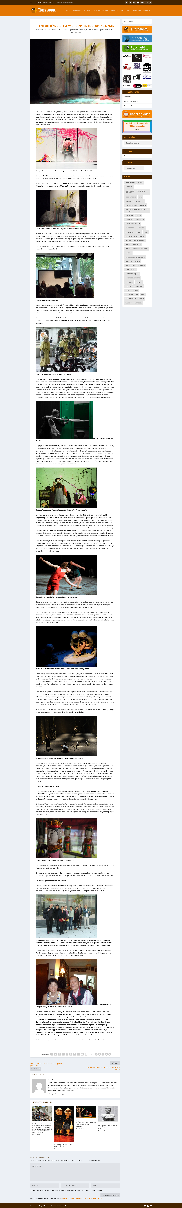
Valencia (129, 303)
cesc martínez (131, 197)
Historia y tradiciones (101, 11)
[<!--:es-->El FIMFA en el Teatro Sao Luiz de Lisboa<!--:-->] (64, 1124)
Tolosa (128, 286)
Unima (143, 295)
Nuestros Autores (130, 156)
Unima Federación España (135, 299)
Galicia (138, 215)
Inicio (68, 11)
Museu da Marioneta (133, 245)
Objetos (128, 253)
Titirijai (138, 282)
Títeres (135, 290)
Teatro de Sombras (133, 278)
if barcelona (139, 219)
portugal (129, 261)
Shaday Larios (131, 265)
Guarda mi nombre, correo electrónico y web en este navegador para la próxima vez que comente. (67, 1190)
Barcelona (129, 187)
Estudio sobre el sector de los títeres (137, 210)
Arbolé (140, 183)
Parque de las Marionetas (135, 257)
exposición (129, 215)
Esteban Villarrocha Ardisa (136, 205)
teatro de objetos (132, 274)
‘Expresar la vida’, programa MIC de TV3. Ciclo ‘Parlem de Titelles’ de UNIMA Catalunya (86, 1123)
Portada (111, 30)
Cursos (128, 201)
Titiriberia (129, 282)
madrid (128, 240)
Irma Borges (130, 228)
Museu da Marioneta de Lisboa (137, 249)
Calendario (137, 11)
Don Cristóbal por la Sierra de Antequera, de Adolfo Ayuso (107, 1126)
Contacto (146, 11)
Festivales (87, 11)
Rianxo (137, 261)
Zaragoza (138, 303)
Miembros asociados (131, 101)
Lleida (146, 232)
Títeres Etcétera (132, 295)
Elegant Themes (44, 1206)
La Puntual (141, 228)
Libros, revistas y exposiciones (97, 30)
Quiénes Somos (125, 11)
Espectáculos (77, 11)
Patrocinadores (129, 106)
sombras (141, 265)
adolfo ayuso (130, 183)
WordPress (65, 1206)
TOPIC (127, 290)
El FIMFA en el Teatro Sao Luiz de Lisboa (63, 1145)
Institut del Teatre (133, 224)
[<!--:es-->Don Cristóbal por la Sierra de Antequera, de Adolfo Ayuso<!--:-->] (108, 1114)
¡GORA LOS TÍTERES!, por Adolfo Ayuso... (56, 3)
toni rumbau (138, 286)
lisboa (138, 232)
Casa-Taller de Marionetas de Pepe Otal (136, 192)
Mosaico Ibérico (139, 240)
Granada (129, 219)
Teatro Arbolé (131, 270)
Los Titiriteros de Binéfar (135, 236)
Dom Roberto (138, 201)
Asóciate (127, 96)
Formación (114, 11)
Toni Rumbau (51, 30)
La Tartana (130, 232)
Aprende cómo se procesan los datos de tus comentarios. (81, 1198)
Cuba (140, 197)
